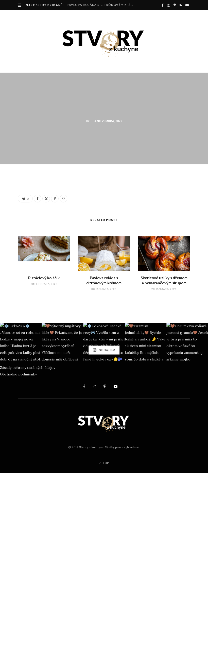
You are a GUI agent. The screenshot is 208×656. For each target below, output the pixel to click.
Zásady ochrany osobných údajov (27, 367)
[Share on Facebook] (15, 197)
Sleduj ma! (106, 350)
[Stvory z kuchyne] (104, 41)
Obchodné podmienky (18, 374)
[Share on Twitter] (15, 210)
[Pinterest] (15, 223)
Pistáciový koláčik (44, 277)
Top (105, 463)
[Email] (15, 236)
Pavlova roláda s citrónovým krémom (102, 4)
